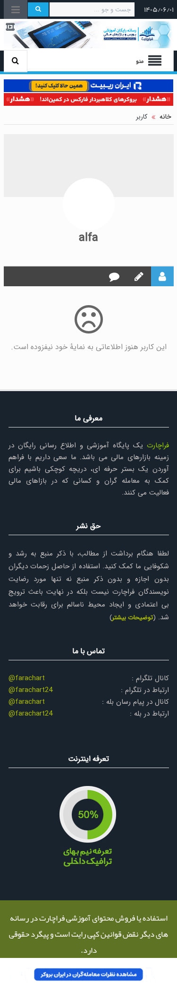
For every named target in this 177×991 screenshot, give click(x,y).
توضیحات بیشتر (132, 618)
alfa (88, 238)
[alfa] (89, 204)
